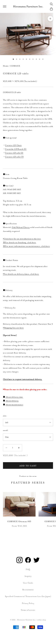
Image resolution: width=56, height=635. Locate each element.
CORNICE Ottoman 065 (19, 521)
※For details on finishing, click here (19, 242)
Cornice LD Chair (13, 145)
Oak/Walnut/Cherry (21, 227)
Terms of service (28, 610)
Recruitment (28, 589)
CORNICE (15, 66)
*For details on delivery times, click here (21, 274)
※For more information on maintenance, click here (26, 246)
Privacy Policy (28, 603)
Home (6, 66)
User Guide (28, 583)
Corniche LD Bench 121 (15, 149)
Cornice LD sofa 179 (14, 157)
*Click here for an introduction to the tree (22, 239)
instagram (19, 560)
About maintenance (14, 404)
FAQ (28, 569)
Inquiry (28, 576)
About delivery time (14, 397)
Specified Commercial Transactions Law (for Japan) (28, 596)
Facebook (28, 560)
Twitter (36, 560)
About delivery (12, 401)
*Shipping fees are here (13, 328)
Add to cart (28, 465)
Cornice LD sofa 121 (14, 153)
